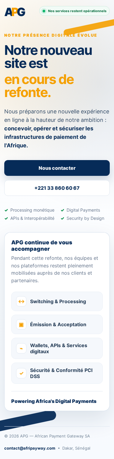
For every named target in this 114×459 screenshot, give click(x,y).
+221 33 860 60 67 (57, 188)
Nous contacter (57, 168)
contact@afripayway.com (29, 448)
